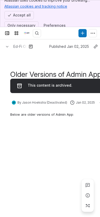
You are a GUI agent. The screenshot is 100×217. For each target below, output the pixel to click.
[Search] (37, 33)
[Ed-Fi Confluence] (27, 33)
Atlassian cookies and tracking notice (35, 6)
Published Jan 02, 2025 (69, 46)
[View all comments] (88, 185)
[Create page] (88, 206)
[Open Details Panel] (88, 195)
